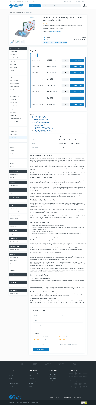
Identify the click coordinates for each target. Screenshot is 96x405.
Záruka (30, 386)
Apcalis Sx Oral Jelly (14, 128)
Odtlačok (31, 383)
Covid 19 (11, 386)
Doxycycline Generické (15, 267)
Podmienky (31, 378)
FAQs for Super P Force (37, 125)
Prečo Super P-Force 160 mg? (39, 118)
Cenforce (12, 147)
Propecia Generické (14, 193)
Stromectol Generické (15, 215)
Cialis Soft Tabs (13, 102)
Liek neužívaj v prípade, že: (38, 121)
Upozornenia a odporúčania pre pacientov (41, 124)
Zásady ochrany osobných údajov (36, 381)
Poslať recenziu (41, 349)
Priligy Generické (13, 131)
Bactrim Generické (14, 260)
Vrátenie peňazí (32, 375)
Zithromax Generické (14, 218)
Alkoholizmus (12, 388)
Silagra (11, 153)
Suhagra (12, 157)
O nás (10, 1)
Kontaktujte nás (20, 1)
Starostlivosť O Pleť (13, 383)
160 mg (34, 55)
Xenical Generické (14, 185)
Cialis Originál (13, 64)
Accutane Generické (14, 201)
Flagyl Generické (13, 270)
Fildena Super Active (14, 90)
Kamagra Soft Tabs (14, 109)
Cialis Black (12, 144)
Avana (11, 74)
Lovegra (12, 177)
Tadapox (12, 163)
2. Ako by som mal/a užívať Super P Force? (43, 129)
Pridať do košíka (78, 60)
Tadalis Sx (12, 166)
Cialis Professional (14, 80)
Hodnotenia (36, 333)
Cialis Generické (13, 54)
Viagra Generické (14, 51)
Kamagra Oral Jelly (14, 121)
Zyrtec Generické (14, 278)
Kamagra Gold (13, 112)
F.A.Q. (14, 1)
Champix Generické (14, 234)
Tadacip (11, 160)
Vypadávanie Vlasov (13, 381)
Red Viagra (12, 141)
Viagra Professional (14, 77)
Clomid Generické (14, 174)
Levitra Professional (14, 83)
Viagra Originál (13, 61)
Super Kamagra (13, 134)
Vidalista (12, 150)
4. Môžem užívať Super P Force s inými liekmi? (44, 132)
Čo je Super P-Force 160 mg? (39, 116)
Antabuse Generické (14, 226)
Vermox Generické (14, 293)
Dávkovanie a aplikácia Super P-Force (40, 122)
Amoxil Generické (14, 257)
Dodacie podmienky (33, 373)
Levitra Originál (13, 67)
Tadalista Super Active (15, 96)
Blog (33, 1)
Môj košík (85, 6)
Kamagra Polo (13, 115)
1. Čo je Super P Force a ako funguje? (42, 127)
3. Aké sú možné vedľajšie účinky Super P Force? (45, 130)
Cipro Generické (13, 264)
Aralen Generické (14, 208)
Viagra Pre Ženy (12, 375)
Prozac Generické (14, 242)
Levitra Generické (14, 58)
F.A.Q (57, 397)
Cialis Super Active (14, 93)
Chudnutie (11, 378)
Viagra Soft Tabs (13, 99)
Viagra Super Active (14, 86)
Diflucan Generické (14, 286)
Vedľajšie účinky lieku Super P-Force (40, 119)
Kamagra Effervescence (15, 118)
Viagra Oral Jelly (13, 125)
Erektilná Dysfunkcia (13, 373)
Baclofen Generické (14, 249)
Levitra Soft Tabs (14, 105)
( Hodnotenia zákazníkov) (55, 23)
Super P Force (13, 137)
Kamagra (12, 70)
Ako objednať (27, 1)
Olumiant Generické (14, 212)
